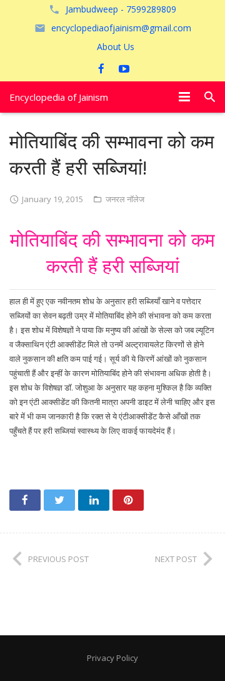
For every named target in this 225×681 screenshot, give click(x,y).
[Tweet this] (59, 500)
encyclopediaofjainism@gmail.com (121, 28)
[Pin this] (128, 500)
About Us (115, 47)
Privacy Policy (112, 657)
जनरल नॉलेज (125, 199)
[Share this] (25, 500)
